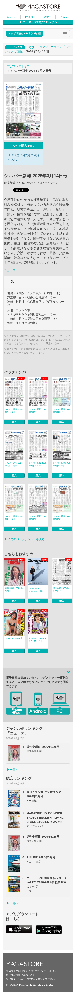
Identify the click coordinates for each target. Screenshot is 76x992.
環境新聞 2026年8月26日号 (61, 589)
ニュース (9, 270)
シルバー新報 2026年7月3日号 (37, 517)
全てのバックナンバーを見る (26, 539)
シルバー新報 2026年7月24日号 (37, 464)
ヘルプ (64, 16)
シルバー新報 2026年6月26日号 (61, 517)
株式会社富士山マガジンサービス (36, 978)
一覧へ (13, 769)
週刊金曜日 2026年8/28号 (14, 589)
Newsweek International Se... (37, 589)
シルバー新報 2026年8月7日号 (61, 410)
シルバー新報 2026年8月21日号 (37, 410)
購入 (14, 421)
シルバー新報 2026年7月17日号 (61, 464)
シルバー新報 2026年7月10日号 (14, 517)
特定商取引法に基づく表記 (20, 975)
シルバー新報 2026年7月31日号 (14, 464)
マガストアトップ (18, 66)
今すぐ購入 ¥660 (23, 145)
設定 (46, 16)
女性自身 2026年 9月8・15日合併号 (37, 639)
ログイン (12, 16)
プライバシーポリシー (47, 971)
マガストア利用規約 (17, 971)
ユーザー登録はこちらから (39, 22)
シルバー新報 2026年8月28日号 (14, 410)
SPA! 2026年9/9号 (13, 638)
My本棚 (29, 16)
